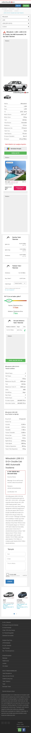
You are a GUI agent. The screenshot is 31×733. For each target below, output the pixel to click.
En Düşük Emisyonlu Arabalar (10, 625)
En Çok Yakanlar (6, 645)
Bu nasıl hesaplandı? (9, 289)
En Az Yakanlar (6, 622)
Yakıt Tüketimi (6, 681)
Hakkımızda (5, 660)
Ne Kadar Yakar (6, 686)
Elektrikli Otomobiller (8, 635)
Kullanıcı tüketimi (11, 326)
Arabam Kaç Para (7, 640)
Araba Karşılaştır (6, 655)
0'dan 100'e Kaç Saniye (8, 630)
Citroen (19, 600)
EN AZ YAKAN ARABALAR (9, 670)
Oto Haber (5, 666)
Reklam (7, 41)
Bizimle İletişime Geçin (8, 691)
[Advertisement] (15, 57)
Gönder (9, 581)
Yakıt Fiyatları (6, 648)
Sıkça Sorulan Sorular (8, 676)
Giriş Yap (26, 5)
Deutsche (20, 722)
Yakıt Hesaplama (7, 673)
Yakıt (3, 684)
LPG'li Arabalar (6, 643)
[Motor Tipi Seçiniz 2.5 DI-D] (15, 26)
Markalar (4, 658)
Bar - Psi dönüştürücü (8, 651)
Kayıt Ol (18, 5)
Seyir (18, 326)
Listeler (4, 663)
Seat (4, 600)
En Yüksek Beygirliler (8, 633)
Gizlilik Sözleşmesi (7, 678)
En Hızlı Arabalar (6, 627)
